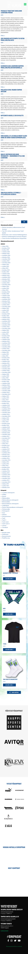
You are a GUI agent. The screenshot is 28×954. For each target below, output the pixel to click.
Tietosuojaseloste (10, 946)
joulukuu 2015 (6, 480)
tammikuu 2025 (6, 281)
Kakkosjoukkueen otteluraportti (10, 500)
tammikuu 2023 (6, 325)
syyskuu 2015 (5, 485)
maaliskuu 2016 (6, 474)
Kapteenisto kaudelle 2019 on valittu (12, 115)
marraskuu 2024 (6, 284)
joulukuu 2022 (6, 326)
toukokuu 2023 (6, 317)
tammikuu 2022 (6, 346)
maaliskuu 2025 (6, 277)
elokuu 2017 (5, 443)
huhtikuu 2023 (6, 319)
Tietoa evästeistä (18, 946)
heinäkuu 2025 (6, 270)
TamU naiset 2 (6, 523)
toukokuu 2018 (6, 427)
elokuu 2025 (5, 268)
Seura (3, 512)
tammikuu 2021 (6, 368)
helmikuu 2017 (6, 454)
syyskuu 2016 (5, 463)
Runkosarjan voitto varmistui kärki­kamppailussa (14, 234)
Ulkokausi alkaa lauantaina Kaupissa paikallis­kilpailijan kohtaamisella (12, 67)
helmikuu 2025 (6, 279)
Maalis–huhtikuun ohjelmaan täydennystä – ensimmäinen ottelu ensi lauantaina (13, 156)
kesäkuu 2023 (5, 315)
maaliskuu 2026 (6, 255)
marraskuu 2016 (6, 460)
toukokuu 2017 (6, 449)
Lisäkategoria (5, 505)
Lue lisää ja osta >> (9, 579)
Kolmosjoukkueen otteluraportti (10, 503)
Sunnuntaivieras (6, 516)
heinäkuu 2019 (6, 401)
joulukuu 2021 (6, 348)
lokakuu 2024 (5, 286)
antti (2, 15)
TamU (3, 518)
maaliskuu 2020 (6, 387)
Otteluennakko (6, 509)
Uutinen (4, 525)
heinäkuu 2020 (6, 379)
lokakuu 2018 (5, 418)
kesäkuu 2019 (5, 403)
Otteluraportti (5, 511)
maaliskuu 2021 (6, 365)
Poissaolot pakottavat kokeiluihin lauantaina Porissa (11, 12)
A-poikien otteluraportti (8, 492)
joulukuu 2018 (6, 414)
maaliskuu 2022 (6, 343)
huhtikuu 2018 (6, 429)
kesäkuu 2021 (5, 359)
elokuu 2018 (5, 421)
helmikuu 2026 (6, 257)
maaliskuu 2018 (6, 431)
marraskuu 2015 (6, 482)
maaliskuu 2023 (6, 321)
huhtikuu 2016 (6, 473)
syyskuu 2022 (5, 332)
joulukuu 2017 (6, 436)
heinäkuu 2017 (6, 445)
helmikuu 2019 (6, 410)
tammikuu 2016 (6, 478)
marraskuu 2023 (6, 306)
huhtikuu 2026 (6, 253)
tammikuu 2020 (6, 390)
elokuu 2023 (5, 312)
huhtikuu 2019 (6, 407)
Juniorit (4, 496)
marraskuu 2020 (6, 372)
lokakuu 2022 (5, 330)
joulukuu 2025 (6, 261)
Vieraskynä (5, 527)
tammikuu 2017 (6, 456)
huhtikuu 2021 (6, 363)
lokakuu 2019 (5, 396)
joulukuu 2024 (6, 283)
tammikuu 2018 (6, 434)
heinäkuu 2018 (6, 423)
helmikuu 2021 (6, 367)
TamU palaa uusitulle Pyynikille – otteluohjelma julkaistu (11, 193)
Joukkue (4, 494)
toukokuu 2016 (6, 471)
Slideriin (4, 514)
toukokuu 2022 (6, 339)
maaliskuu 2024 (6, 299)
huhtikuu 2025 (6, 275)
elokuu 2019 (5, 399)
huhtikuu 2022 (6, 341)
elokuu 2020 (5, 378)
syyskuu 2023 (5, 310)
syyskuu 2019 (5, 398)
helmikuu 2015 (6, 487)
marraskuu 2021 (6, 350)
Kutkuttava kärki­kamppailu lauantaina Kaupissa (14, 236)
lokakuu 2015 (5, 484)
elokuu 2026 (5, 246)
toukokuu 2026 (6, 251)
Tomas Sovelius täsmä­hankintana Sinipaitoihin (14, 238)
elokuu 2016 (5, 465)
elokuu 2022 (5, 334)
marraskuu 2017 (6, 438)
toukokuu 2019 (6, 405)
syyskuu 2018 (5, 420)
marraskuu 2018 (6, 416)
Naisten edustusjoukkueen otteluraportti (12, 507)
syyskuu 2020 (5, 376)
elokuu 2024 (5, 290)
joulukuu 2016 (6, 458)
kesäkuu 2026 (5, 250)
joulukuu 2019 (6, 392)
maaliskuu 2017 (6, 452)
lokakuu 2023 (5, 308)
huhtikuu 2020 (6, 385)
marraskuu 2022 (6, 328)
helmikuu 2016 (6, 476)
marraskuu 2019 (6, 394)
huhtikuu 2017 (6, 451)
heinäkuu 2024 (6, 292)
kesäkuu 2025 (5, 272)
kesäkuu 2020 (5, 381)
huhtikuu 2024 (6, 297)
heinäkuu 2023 (6, 314)
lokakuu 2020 (5, 374)
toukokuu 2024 (6, 295)
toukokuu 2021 (6, 361)
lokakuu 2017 (5, 440)
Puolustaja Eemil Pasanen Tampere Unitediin (11, 91)
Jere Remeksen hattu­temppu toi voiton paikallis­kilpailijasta (12, 39)
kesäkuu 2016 (5, 469)
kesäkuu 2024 (5, 293)
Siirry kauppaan (15, 692)
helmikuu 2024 (6, 301)
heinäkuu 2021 (6, 357)
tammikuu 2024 (6, 303)
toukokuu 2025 (6, 273)
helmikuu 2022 (6, 345)
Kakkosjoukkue (6, 498)
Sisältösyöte (5, 534)
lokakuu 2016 (5, 462)
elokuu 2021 (5, 356)
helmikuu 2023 (6, 323)
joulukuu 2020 (6, 370)
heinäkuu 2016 (6, 467)
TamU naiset (5, 522)
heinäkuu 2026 (6, 248)
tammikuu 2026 (6, 259)
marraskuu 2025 (6, 262)
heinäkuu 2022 (6, 335)
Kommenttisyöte (6, 536)
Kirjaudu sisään (6, 532)
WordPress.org (6, 538)
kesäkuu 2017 (5, 447)
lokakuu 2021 (5, 352)
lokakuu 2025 (5, 264)
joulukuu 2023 (6, 304)
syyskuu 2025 (5, 266)
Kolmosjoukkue (6, 501)
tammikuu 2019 (6, 412)
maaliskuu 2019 (6, 409)
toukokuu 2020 (6, 383)
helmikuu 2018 (6, 432)
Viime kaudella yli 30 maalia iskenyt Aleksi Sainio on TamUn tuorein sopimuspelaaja (14, 137)
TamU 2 (4, 520)
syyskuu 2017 (5, 442)
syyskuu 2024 (5, 288)
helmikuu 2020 (6, 388)
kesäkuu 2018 (5, 425)
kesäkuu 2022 (5, 337)
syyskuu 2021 (5, 354)
